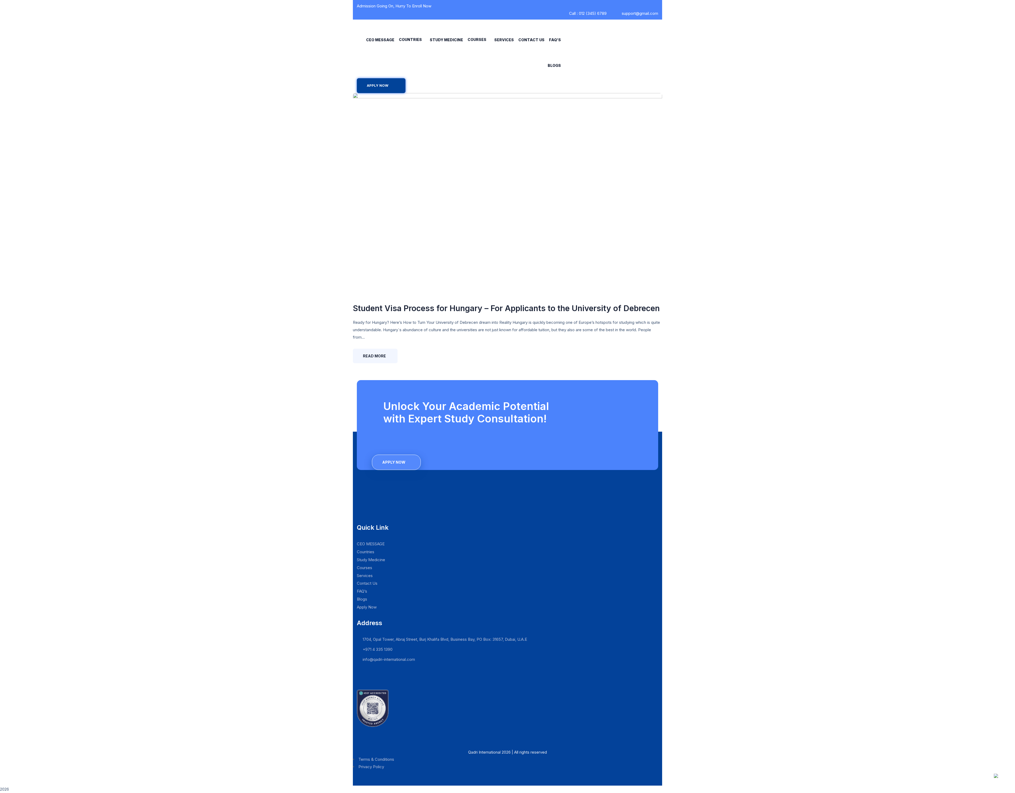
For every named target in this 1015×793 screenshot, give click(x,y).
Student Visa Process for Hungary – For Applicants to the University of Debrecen (506, 308)
